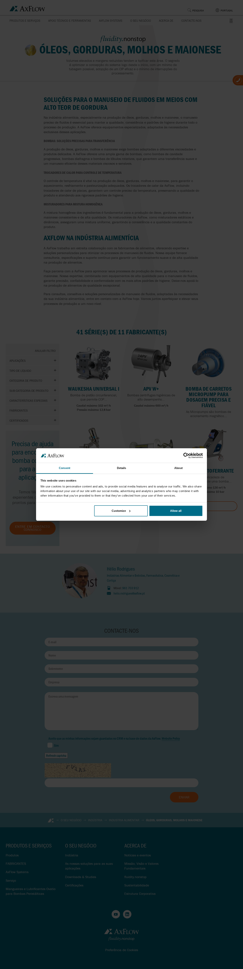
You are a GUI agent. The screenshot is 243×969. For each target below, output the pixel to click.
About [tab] (178, 468)
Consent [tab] (64, 468)
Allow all (175, 510)
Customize (119, 510)
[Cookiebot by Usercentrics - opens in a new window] (186, 455)
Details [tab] (121, 468)
